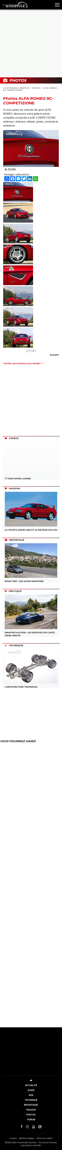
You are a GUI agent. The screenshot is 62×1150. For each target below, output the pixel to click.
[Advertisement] (31, 43)
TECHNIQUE (31, 1099)
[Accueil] (31, 1080)
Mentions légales (26, 1138)
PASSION (31, 1109)
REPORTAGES (31, 1104)
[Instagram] (27, 1126)
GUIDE (31, 1090)
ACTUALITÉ (31, 1085)
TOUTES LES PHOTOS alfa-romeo (22, 363)
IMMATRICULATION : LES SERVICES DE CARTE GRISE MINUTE (30, 634)
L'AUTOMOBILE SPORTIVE (16, 88)
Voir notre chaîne (19, 478)
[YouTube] (33, 1126)
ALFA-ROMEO (50, 88)
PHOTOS (36, 88)
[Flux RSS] (39, 1126)
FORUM (31, 1119)
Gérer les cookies (44, 1138)
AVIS (31, 1094)
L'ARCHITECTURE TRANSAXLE (21, 687)
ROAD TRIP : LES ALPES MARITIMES (24, 581)
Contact (13, 1138)
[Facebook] (22, 1126)
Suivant (54, 354)
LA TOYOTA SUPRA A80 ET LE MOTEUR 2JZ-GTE (31, 530)
